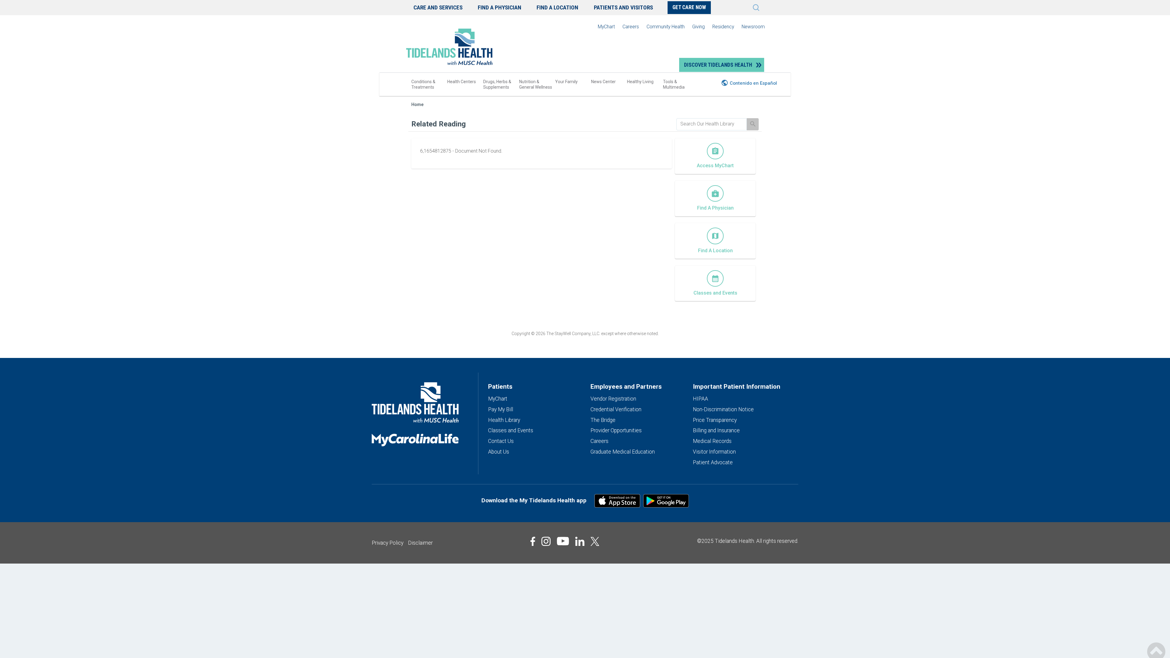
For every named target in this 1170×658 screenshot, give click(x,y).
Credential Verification (615, 409)
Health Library (504, 420)
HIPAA (700, 399)
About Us (498, 452)
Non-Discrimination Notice (723, 409)
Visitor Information (714, 452)
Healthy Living (640, 81)
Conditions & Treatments (423, 84)
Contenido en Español (753, 83)
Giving (698, 27)
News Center (603, 81)
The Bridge (602, 420)
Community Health (666, 27)
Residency (723, 27)
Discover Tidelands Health (718, 65)
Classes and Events (510, 430)
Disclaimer (420, 543)
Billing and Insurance (716, 430)
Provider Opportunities (616, 430)
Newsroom (753, 27)
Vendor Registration (613, 399)
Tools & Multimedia (674, 84)
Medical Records (712, 441)
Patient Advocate (713, 462)
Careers (630, 27)
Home (417, 104)
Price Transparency (715, 420)
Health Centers (461, 81)
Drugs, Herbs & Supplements (497, 84)
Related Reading (438, 124)
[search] (711, 124)
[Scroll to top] (1156, 645)
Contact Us (501, 441)
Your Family (566, 81)
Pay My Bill (500, 409)
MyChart (606, 27)
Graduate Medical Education (622, 452)
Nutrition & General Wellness (535, 84)
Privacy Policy (387, 543)
